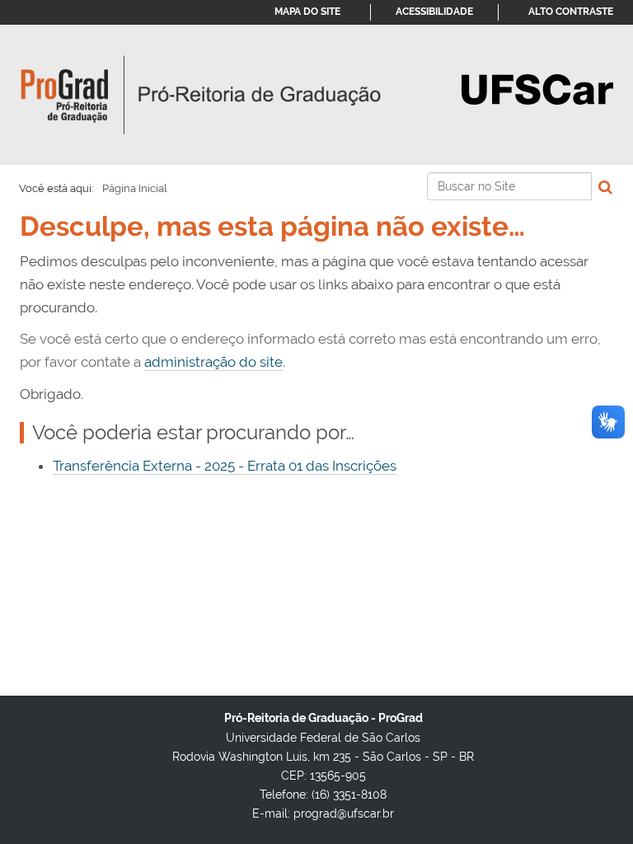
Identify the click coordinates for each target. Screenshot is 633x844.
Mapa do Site (307, 11)
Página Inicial (134, 188)
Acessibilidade (434, 11)
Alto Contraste (570, 11)
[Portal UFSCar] (537, 88)
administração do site (213, 362)
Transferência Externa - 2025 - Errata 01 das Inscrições (224, 465)
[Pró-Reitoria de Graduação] (201, 95)
